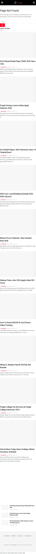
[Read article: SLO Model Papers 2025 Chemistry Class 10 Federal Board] (18, 133)
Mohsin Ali (3, 67)
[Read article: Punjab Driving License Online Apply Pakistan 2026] (18, 89)
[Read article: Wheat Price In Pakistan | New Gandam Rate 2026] (18, 222)
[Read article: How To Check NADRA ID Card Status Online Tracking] (18, 306)
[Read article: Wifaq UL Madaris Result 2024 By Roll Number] (18, 349)
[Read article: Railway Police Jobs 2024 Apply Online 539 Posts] (18, 264)
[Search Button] (34, 2)
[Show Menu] (2, 2)
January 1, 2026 (11, 155)
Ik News (15, 545)
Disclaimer (7, 536)
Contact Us (14, 536)
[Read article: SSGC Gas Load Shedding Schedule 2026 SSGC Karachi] (18, 178)
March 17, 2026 (11, 67)
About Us (20, 536)
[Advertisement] (18, 484)
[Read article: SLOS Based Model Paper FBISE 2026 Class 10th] (18, 45)
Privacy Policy (28, 536)
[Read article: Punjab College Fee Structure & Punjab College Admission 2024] (18, 391)
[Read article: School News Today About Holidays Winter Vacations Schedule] (18, 433)
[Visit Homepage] (18, 2)
